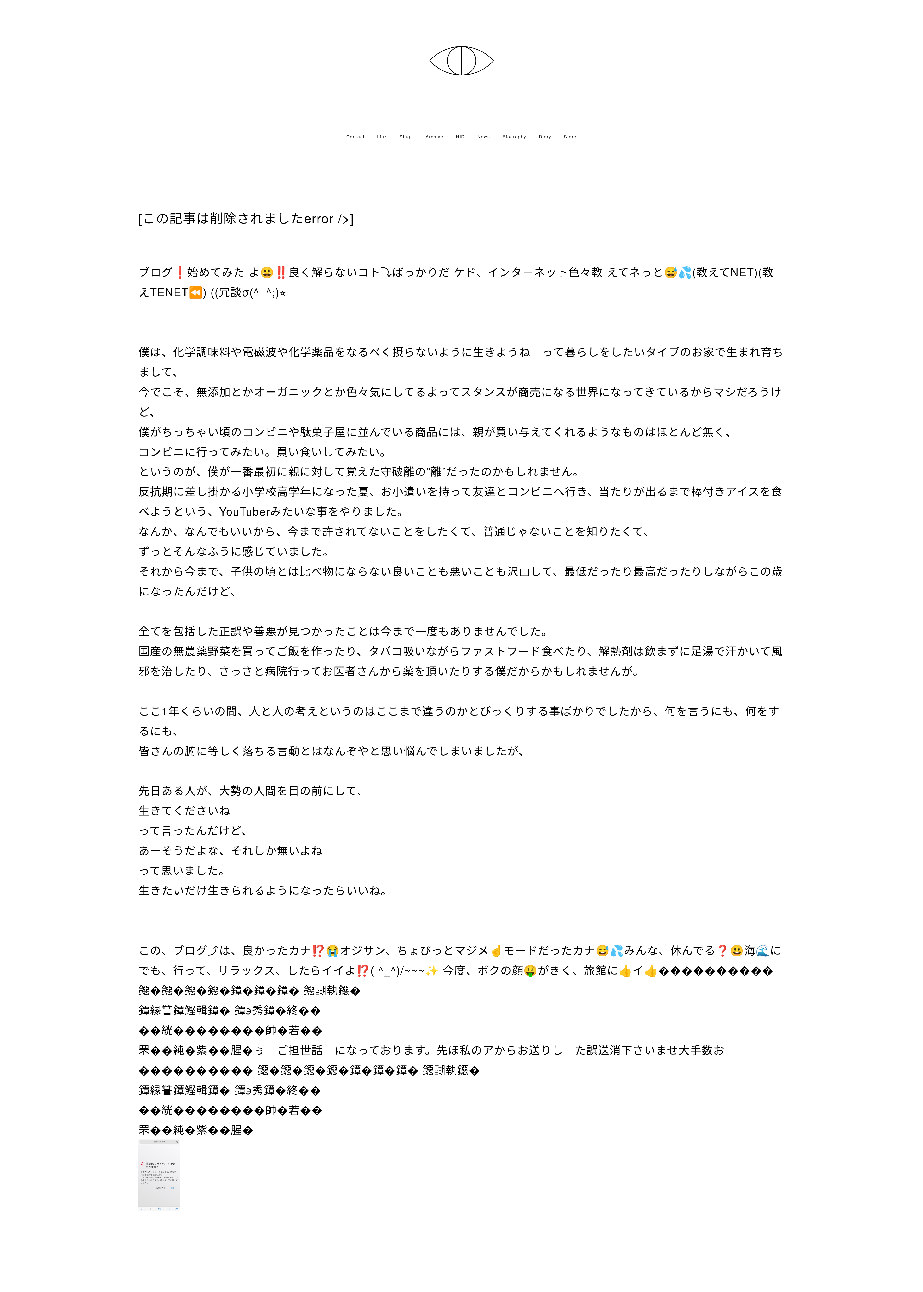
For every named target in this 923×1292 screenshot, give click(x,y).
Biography (514, 136)
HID (460, 136)
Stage (406, 136)
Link (382, 136)
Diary (545, 136)
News (483, 136)
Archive (434, 136)
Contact (355, 136)
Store (570, 136)
